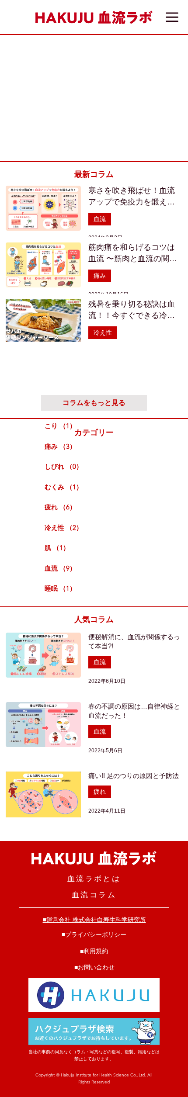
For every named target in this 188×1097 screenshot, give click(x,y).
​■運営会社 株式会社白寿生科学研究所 (94, 919)
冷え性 (103, 332)
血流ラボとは (94, 878)
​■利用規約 (94, 951)
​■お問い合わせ (94, 967)
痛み (100, 275)
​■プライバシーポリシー (94, 934)
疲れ (100, 791)
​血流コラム (94, 894)
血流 (100, 218)
